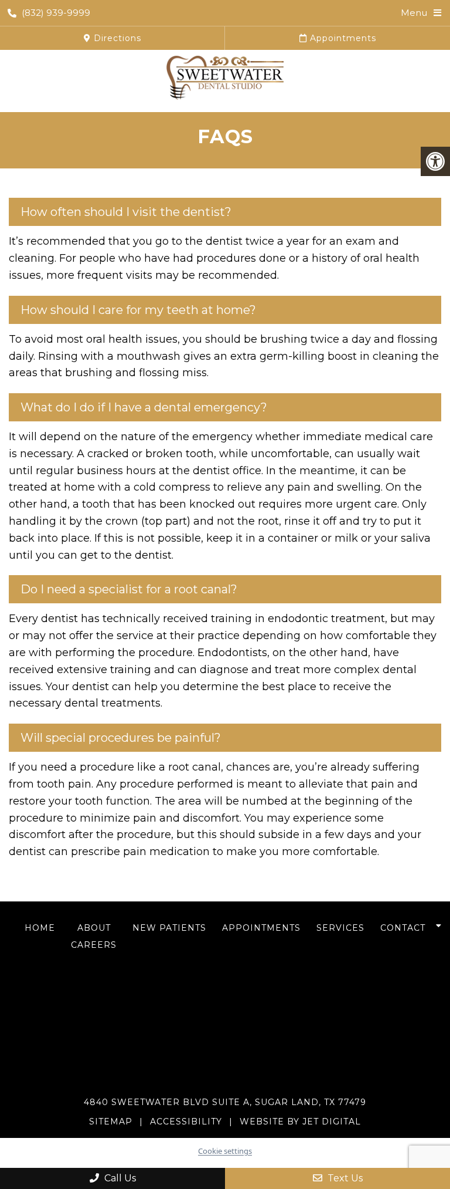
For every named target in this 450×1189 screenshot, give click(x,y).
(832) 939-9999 (56, 12)
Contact (402, 928)
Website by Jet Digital (300, 1121)
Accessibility (186, 1121)
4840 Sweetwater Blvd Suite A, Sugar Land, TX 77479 (225, 1102)
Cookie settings (225, 1151)
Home (40, 928)
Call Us (119, 1178)
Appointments (341, 38)
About (94, 928)
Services (340, 928)
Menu (414, 12)
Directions (116, 38)
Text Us (344, 1178)
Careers (94, 945)
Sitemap (110, 1121)
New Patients (169, 928)
